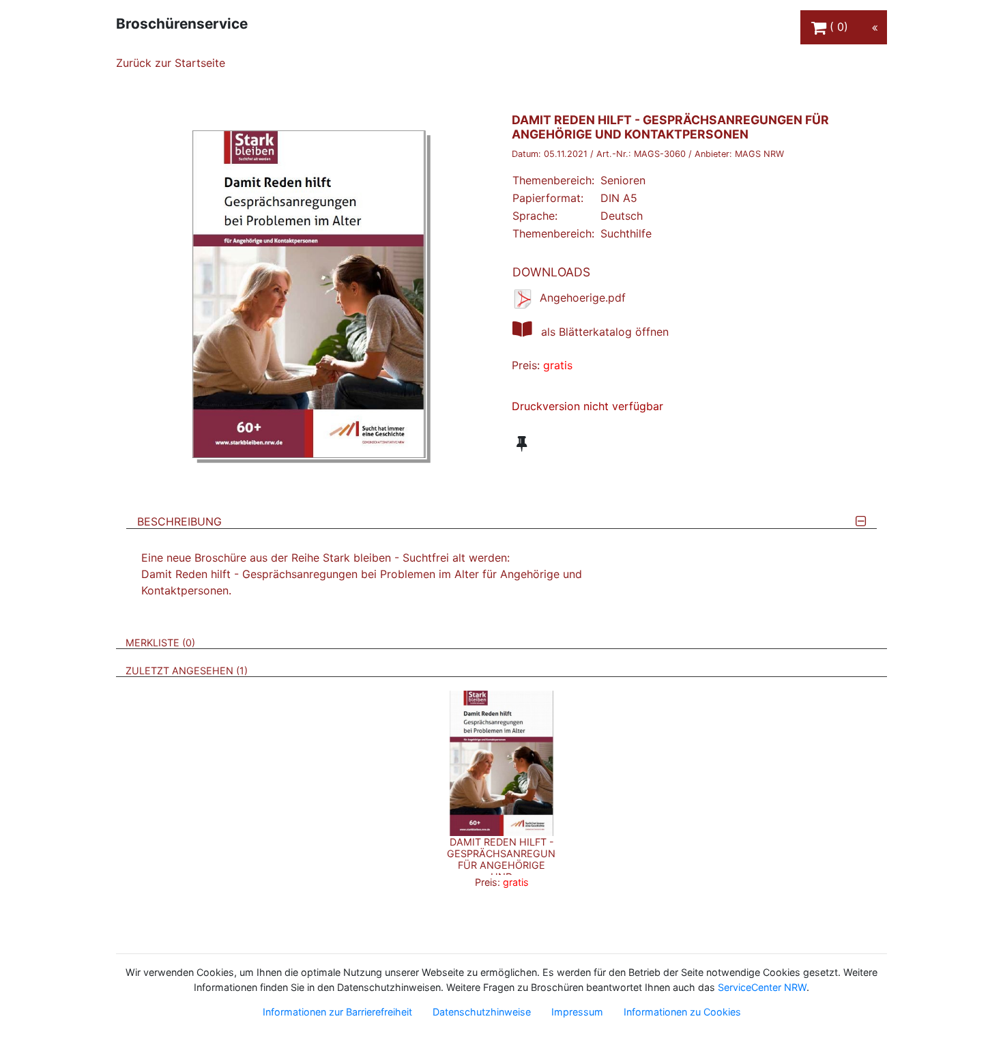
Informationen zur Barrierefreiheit (337, 1012)
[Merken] (522, 443)
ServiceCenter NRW (762, 987)
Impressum (577, 1012)
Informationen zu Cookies (682, 1012)
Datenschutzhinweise (482, 1012)
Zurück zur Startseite (170, 63)
